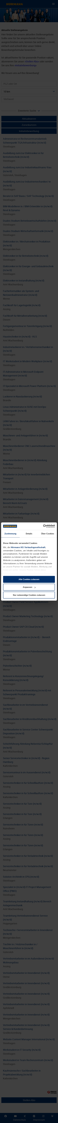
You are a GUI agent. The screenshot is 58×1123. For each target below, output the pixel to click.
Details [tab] (29, 533)
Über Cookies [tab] (47, 533)
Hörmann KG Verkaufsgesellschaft (28, 547)
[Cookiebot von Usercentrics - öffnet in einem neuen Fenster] (43, 526)
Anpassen (27, 587)
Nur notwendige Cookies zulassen (29, 595)
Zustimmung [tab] (10, 533)
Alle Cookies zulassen (29, 579)
